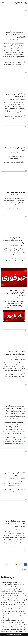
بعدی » (24, 569)
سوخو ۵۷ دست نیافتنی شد (16, 192)
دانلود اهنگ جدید (21, 584)
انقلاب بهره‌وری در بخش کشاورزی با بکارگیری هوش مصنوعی (16, 292)
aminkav (22, 39)
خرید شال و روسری (20, 618)
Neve (19, 634)
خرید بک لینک (5, 593)
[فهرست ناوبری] (3, 2)
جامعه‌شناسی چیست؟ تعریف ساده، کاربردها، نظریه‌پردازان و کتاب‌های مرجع (14, 34)
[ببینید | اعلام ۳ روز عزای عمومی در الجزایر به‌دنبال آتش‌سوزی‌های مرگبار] (14, 225)
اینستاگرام (4, 627)
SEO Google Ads (20, 631)
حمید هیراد (4, 609)
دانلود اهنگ (17, 600)
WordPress (10, 634)
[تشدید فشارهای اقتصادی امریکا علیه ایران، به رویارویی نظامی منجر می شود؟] (14, 339)
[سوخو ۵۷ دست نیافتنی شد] (14, 179)
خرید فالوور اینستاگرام (14, 589)
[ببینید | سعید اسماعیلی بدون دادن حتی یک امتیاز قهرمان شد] (14, 508)
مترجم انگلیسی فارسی (14, 586)
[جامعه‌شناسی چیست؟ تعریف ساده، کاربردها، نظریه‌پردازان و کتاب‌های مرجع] (14, 19)
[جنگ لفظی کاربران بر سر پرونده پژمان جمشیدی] (14, 81)
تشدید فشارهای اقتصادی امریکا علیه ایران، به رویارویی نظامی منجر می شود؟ (14, 354)
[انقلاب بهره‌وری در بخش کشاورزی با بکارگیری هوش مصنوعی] (14, 277)
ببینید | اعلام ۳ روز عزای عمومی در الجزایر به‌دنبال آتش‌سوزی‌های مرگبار (14, 240)
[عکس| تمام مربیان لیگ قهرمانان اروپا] (14, 135)
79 (6, 564)
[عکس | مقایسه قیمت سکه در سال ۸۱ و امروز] (14, 460)
